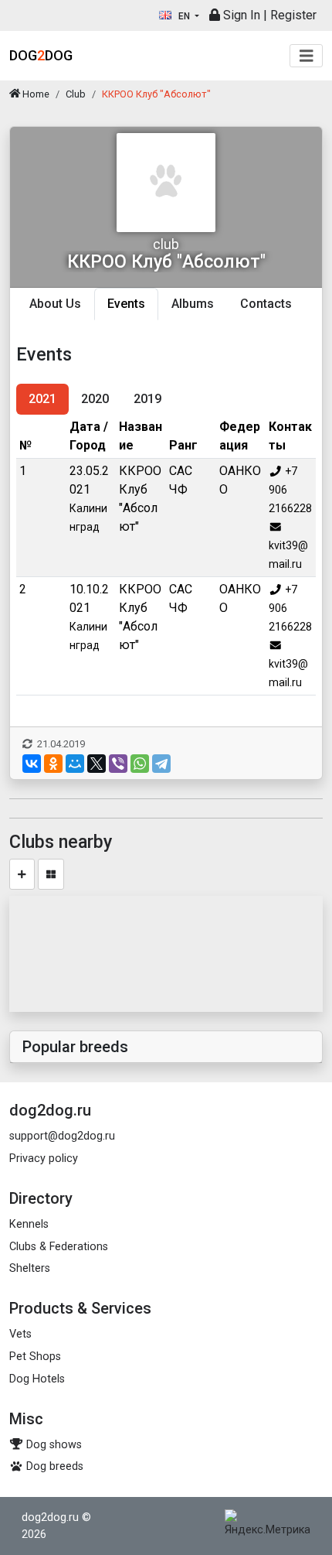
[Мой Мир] (75, 763)
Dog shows (52, 1444)
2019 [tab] (147, 398)
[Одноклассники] (53, 763)
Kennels (29, 1224)
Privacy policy (43, 1158)
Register (293, 15)
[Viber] (118, 763)
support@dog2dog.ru (62, 1136)
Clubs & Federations (58, 1246)
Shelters (29, 1268)
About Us (55, 303)
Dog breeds (53, 1466)
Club (76, 94)
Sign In (240, 15)
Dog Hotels (37, 1379)
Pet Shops (35, 1356)
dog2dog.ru (50, 1517)
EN (184, 16)
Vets (20, 1334)
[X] (96, 763)
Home (34, 94)
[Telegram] (161, 763)
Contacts (266, 303)
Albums (192, 303)
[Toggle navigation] (307, 56)
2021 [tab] (42, 398)
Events (126, 303)
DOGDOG (41, 55)
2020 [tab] (95, 398)
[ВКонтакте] (31, 763)
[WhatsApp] (139, 763)
